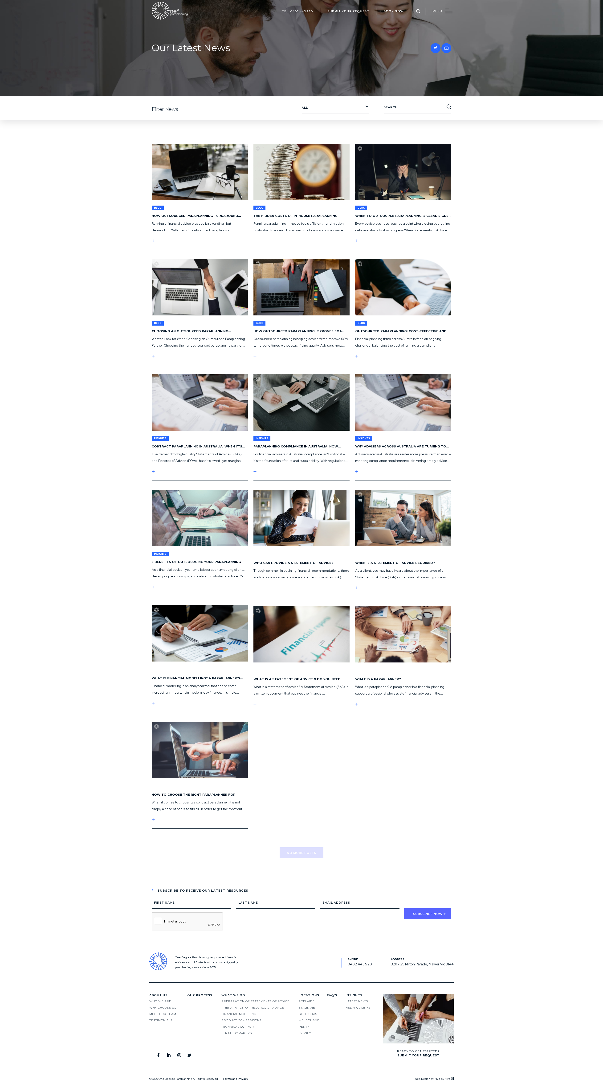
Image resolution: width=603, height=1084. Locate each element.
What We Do (233, 995)
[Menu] (442, 11)
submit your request (348, 11)
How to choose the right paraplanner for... (195, 794)
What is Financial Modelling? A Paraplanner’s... (197, 678)
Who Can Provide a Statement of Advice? (293, 563)
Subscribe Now (428, 914)
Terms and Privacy (235, 1079)
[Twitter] (189, 1055)
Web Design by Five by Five (433, 1079)
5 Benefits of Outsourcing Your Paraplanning (196, 562)
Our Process (199, 995)
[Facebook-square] (158, 1055)
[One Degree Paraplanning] (170, 18)
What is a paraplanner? (378, 679)
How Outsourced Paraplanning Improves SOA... (299, 331)
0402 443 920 (297, 11)
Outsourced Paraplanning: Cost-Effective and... (402, 331)
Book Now (393, 11)
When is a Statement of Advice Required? (395, 563)
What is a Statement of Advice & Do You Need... (298, 679)
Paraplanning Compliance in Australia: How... (297, 446)
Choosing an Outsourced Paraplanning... (191, 331)
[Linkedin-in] (169, 1055)
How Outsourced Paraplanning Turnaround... (196, 216)
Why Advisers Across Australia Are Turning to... (402, 446)
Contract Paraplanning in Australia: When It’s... (198, 446)
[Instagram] (179, 1055)
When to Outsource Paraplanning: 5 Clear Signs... (403, 216)
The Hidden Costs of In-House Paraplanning (295, 216)
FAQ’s (332, 995)
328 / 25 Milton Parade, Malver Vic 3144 (422, 964)
